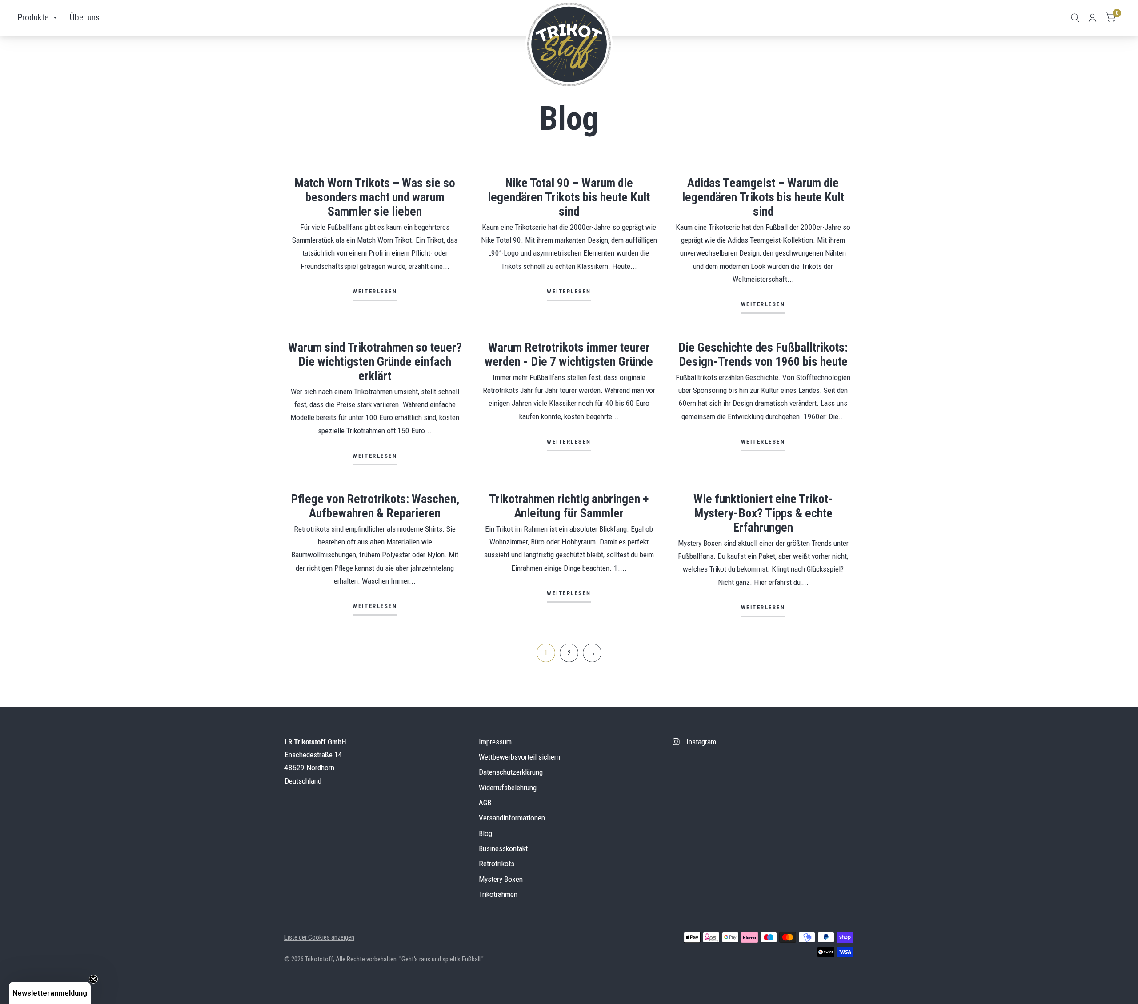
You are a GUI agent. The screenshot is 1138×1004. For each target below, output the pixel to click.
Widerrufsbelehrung (508, 787)
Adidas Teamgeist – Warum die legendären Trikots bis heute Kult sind (763, 197)
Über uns (85, 17)
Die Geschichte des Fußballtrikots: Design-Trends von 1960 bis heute (763, 354)
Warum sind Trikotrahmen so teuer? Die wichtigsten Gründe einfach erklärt (375, 361)
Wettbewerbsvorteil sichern (519, 756)
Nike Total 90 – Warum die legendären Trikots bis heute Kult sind (569, 197)
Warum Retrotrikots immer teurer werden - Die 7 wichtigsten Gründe (569, 354)
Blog (485, 833)
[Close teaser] (93, 979)
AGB (485, 802)
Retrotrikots (496, 863)
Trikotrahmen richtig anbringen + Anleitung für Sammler (569, 506)
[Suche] (1075, 18)
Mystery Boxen (501, 879)
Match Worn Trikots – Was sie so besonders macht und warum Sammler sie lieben (374, 197)
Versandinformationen (512, 817)
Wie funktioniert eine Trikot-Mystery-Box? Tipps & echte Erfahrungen (763, 513)
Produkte (33, 17)
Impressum (495, 741)
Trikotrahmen (498, 894)
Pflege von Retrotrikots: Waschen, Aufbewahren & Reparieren (375, 506)
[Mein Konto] (1092, 18)
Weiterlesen (375, 292)
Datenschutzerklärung (511, 772)
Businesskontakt (503, 848)
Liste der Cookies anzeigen (319, 937)
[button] (50, 993)
